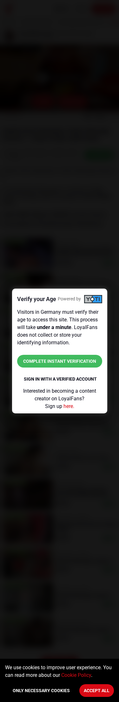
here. (68, 406)
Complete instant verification (59, 361)
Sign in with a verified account (60, 379)
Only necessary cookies (41, 690)
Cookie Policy (76, 675)
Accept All (96, 690)
